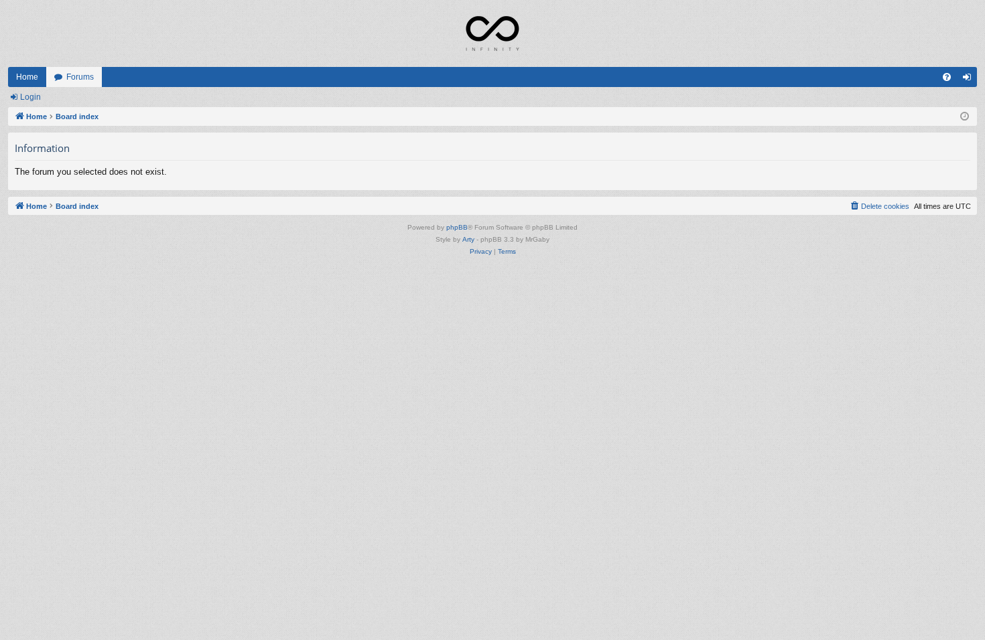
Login (30, 97)
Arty (468, 239)
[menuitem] (947, 77)
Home (27, 77)
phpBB (457, 227)
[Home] (492, 33)
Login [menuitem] (969, 79)
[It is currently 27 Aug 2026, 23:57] (964, 117)
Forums (80, 77)
